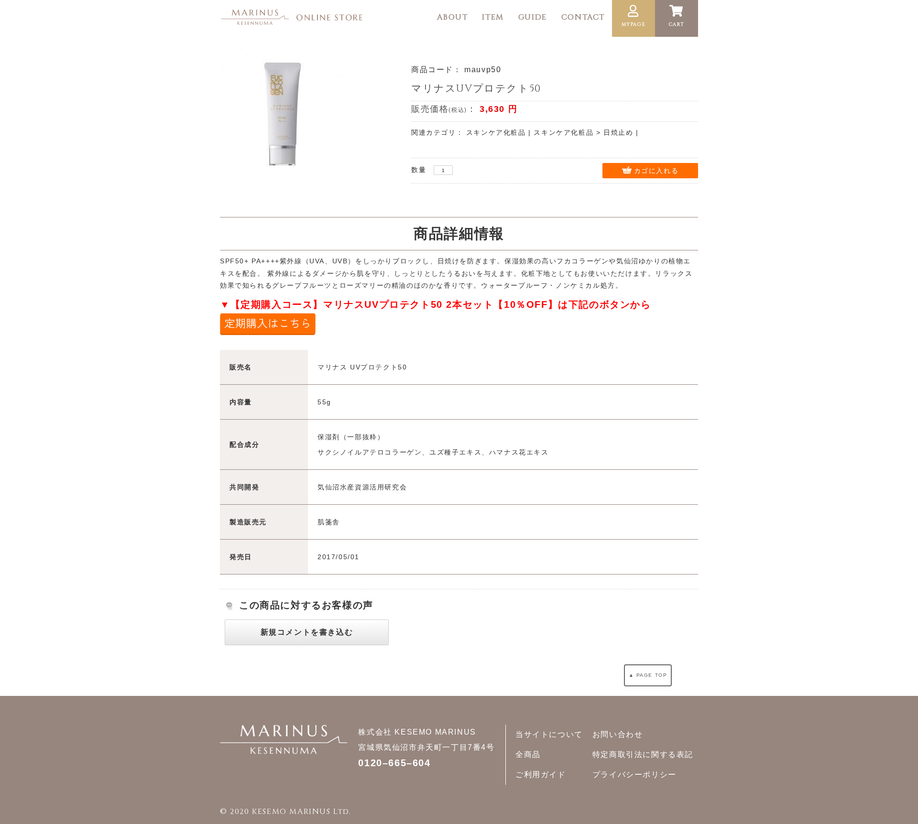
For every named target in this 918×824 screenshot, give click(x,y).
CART (676, 24)
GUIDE (532, 17)
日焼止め (618, 132)
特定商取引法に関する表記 (642, 754)
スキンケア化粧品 (496, 132)
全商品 (528, 754)
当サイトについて (549, 734)
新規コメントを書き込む (307, 632)
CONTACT (583, 17)
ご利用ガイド (540, 774)
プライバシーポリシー (634, 774)
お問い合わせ (617, 734)
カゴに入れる (656, 170)
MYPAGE (634, 24)
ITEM (492, 17)
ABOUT (452, 17)
